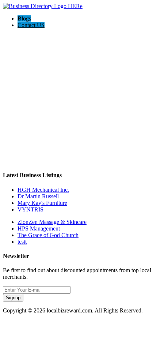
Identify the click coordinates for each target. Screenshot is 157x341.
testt (22, 242)
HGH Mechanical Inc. (43, 190)
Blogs (24, 18)
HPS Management (39, 228)
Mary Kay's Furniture (42, 203)
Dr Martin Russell (38, 196)
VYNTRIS (30, 209)
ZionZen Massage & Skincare (52, 222)
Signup (13, 297)
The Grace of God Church (48, 235)
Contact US (31, 25)
